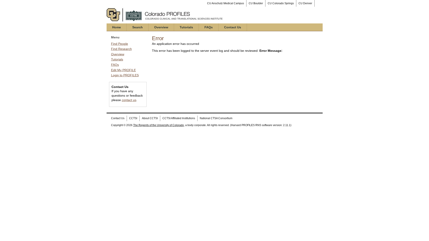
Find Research (121, 49)
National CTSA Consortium (216, 118)
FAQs (208, 27)
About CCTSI (150, 118)
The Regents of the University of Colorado (158, 125)
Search (137, 27)
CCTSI (133, 118)
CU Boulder (256, 3)
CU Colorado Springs (281, 3)
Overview (161, 27)
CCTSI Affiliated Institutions (178, 118)
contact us (129, 100)
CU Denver (305, 3)
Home (116, 27)
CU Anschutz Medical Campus (225, 3)
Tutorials (186, 27)
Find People (119, 44)
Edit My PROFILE (123, 70)
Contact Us (232, 27)
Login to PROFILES (125, 75)
